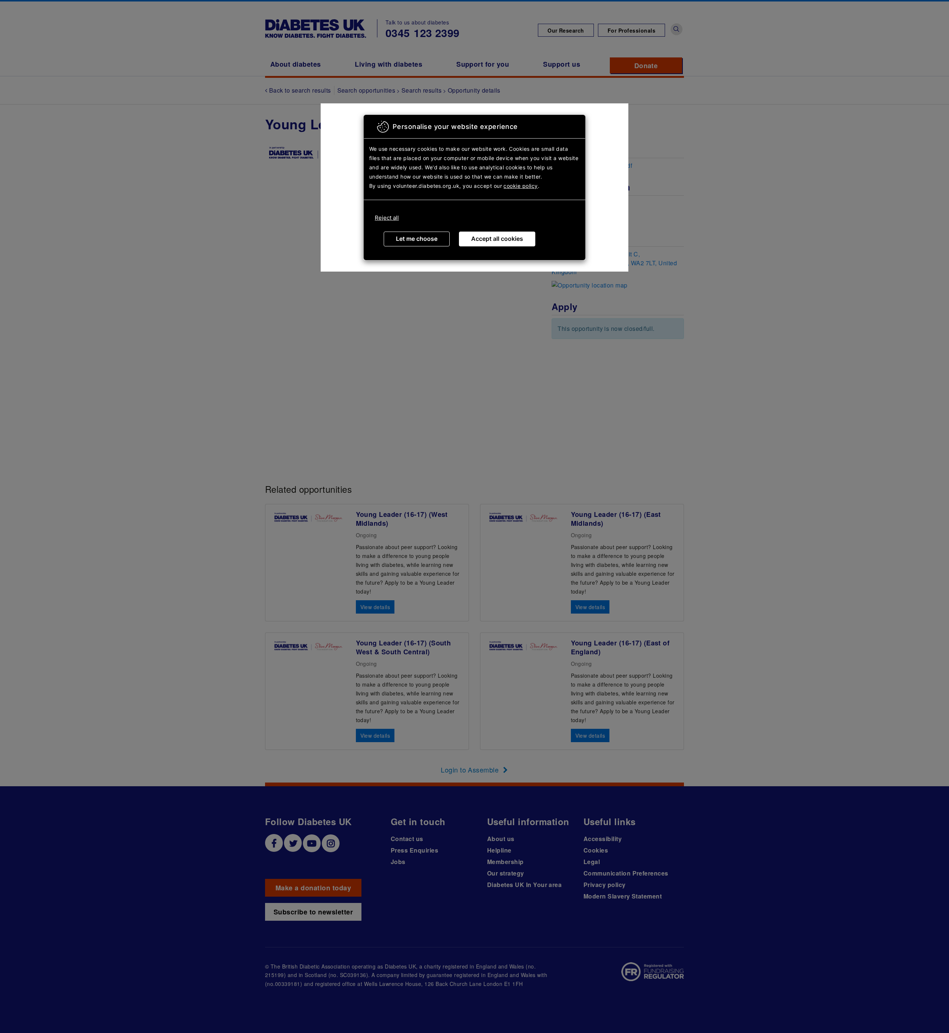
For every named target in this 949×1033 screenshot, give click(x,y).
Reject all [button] (387, 217)
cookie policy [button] (520, 186)
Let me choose (416, 238)
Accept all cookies (497, 238)
